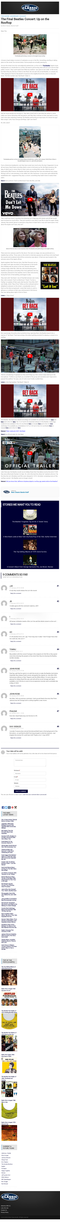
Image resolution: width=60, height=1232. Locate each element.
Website (16, 783)
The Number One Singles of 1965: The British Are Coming (8, 1078)
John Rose (15, 669)
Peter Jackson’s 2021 (15, 431)
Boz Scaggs (4, 1181)
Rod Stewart (4, 1184)
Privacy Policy (4, 1212)
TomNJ (13, 649)
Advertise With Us (6, 1206)
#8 (58, 726)
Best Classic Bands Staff (10, 26)
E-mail (16, 777)
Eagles (3, 1166)
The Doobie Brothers (7, 1164)
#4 (58, 649)
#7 (58, 711)
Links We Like (4, 1208)
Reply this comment (15, 593)
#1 (58, 586)
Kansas (3, 1173)
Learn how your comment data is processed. (35, 794)
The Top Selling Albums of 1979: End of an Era (30, 552)
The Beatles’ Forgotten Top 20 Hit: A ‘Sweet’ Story (30, 522)
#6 (58, 694)
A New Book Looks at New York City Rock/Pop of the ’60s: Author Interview (30, 537)
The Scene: (5, 16)
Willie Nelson (5, 1177)
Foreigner (4, 1168)
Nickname (17, 770)
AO (11, 632)
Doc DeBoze (15, 726)
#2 (58, 601)
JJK (11, 586)
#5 (58, 669)
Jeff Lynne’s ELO (5, 1175)
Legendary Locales (18, 16)
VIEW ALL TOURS (6, 1153)
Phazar (13, 711)
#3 (58, 632)
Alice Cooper (5, 1155)
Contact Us (4, 1210)
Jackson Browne (5, 1157)
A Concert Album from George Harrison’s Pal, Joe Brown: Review (30, 567)
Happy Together (5, 1170)
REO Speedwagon (6, 1179)
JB (11, 601)
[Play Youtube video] (30, 94)
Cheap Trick (4, 1160)
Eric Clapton (4, 1162)
